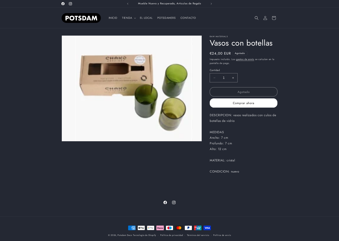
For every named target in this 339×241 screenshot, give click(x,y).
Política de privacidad (171, 235)
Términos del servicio (198, 235)
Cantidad (215, 70)
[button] (129, 18)
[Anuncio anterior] (127, 3)
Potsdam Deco (125, 235)
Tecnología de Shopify (144, 235)
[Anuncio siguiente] (211, 3)
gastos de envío (245, 59)
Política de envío (222, 235)
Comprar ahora (243, 103)
